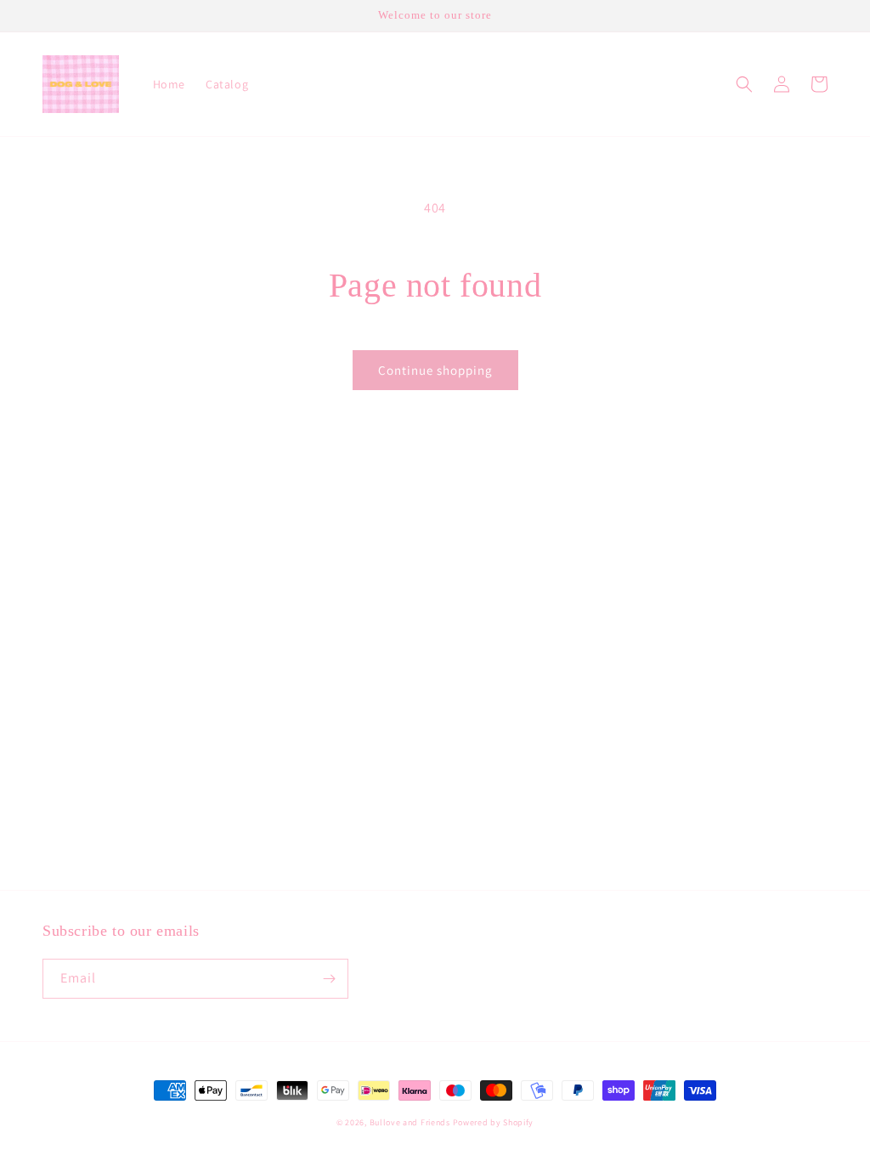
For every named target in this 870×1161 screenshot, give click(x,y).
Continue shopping (435, 370)
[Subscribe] (328, 979)
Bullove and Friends (411, 1122)
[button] (744, 84)
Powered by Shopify (493, 1122)
